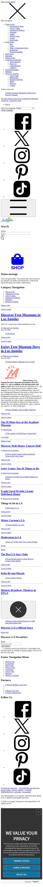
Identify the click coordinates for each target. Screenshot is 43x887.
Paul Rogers (7, 430)
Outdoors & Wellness (17, 30)
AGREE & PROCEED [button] (22, 867)
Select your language (8, 108)
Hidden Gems (14, 36)
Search (3, 231)
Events (3, 546)
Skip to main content (8, 2)
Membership (14, 78)
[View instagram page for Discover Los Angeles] (21, 163)
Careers (12, 85)
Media (12, 82)
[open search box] (21, 245)
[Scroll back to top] (2, 807)
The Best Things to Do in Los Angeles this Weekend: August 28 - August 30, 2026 (19, 100)
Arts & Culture (15, 28)
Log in (7, 104)
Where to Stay (10, 58)
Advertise (17, 792)
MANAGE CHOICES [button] (21, 861)
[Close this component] (18, 609)
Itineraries (8, 56)
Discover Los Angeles (11, 328)
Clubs (12, 46)
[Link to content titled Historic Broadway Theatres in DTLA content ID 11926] (21, 578)
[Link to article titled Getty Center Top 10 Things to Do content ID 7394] (21, 455)
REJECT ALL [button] (22, 874)
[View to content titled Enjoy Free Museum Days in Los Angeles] (21, 362)
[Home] (7, 222)
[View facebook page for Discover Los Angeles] (21, 129)
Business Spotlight (16, 52)
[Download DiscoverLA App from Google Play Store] (29, 788)
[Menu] (18, 208)
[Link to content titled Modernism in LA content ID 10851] (21, 525)
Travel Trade (14, 76)
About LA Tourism (12, 74)
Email (3, 642)
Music (3, 550)
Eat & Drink (9, 42)
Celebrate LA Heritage (13, 60)
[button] (38, 812)
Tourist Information (12, 70)
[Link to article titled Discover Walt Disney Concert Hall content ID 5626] (21, 434)
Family (12, 34)
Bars (11, 44)
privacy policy (27, 650)
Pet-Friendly (14, 40)
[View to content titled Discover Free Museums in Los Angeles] (21, 334)
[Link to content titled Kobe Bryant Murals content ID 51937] (21, 560)
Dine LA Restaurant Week (19, 48)
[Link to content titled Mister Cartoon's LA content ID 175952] (21, 508)
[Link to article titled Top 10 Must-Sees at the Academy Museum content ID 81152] (21, 410)
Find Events (9, 54)
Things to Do (10, 24)
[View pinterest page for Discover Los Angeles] (21, 180)
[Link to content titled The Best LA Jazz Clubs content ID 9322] (21, 542)
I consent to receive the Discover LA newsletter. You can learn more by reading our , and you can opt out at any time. (21, 650)
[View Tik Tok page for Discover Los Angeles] (21, 197)
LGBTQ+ (13, 68)
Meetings (8, 72)
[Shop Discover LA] (18, 269)
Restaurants (14, 50)
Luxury (12, 38)
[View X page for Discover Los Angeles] (21, 146)
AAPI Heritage (15, 62)
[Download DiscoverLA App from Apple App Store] (9, 788)
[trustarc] (36, 882)
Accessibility (26, 792)
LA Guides (5, 437)
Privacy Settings (17, 790)
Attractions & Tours (16, 26)
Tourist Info (9, 670)
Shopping (13, 32)
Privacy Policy (6, 790)
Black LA (13, 64)
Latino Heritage (15, 66)
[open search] (21, 245)
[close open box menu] (17, 19)
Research (13, 83)
